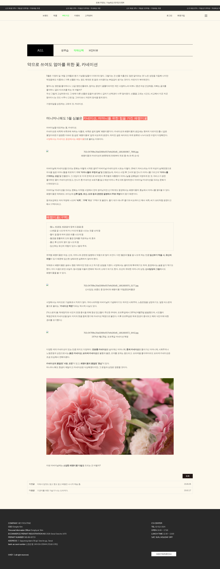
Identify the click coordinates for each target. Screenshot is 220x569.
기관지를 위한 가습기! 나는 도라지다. (52, 490)
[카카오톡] (158, 546)
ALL (40, 50)
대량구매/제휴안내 (163, 554)
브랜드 (45, 15)
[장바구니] (192, 15)
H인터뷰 (93, 50)
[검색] (199, 15)
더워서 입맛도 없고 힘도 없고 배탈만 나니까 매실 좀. (59, 484)
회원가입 (181, 15)
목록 (187, 476)
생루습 (65, 50)
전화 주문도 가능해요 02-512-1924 (110, 3)
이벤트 (77, 15)
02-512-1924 (160, 527)
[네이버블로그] (168, 546)
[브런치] (163, 546)
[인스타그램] (153, 546)
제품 (55, 15)
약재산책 (79, 50)
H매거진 (65, 15)
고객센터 (88, 15)
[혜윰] (22, 15)
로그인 (169, 15)
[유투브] (173, 546)
